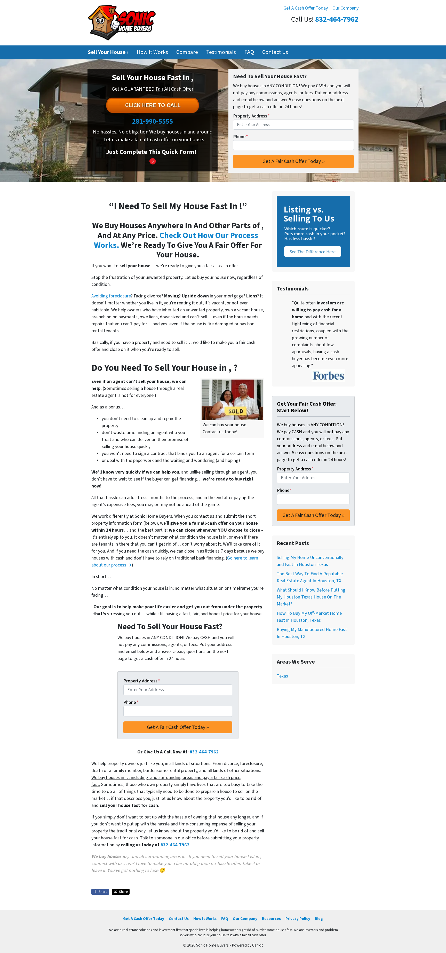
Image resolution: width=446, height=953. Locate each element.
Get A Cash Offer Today (305, 8)
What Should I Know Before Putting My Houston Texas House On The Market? (311, 597)
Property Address (251, 116)
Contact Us (275, 52)
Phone (240, 136)
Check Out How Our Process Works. (176, 240)
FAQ (249, 52)
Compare (187, 52)
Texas (282, 676)
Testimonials (221, 52)
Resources (271, 919)
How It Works (152, 52)
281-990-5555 (152, 121)
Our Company (345, 8)
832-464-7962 (337, 19)
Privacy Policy (297, 919)
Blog (319, 919)
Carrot (257, 945)
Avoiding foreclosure (111, 296)
